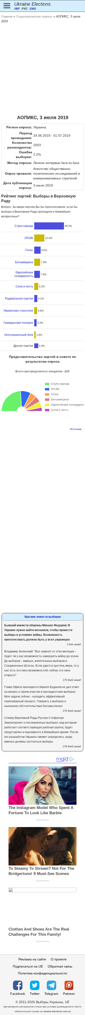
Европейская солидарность (23, 274)
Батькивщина (24, 262)
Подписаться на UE (28, 966)
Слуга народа (24, 226)
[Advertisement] (42, 69)
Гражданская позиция (18, 322)
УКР (17, 8)
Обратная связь (60, 966)
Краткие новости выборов (43, 616)
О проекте (59, 959)
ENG (33, 8)
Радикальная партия (19, 298)
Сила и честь (24, 286)
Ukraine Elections (32, 4)
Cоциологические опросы (34, 16)
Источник (75, 429)
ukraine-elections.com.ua (57, 1011)
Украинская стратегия (18, 310)
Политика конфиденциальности (42, 973)
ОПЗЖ (29, 238)
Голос (29, 250)
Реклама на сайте (32, 959)
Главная (7, 16)
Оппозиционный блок (18, 335)
